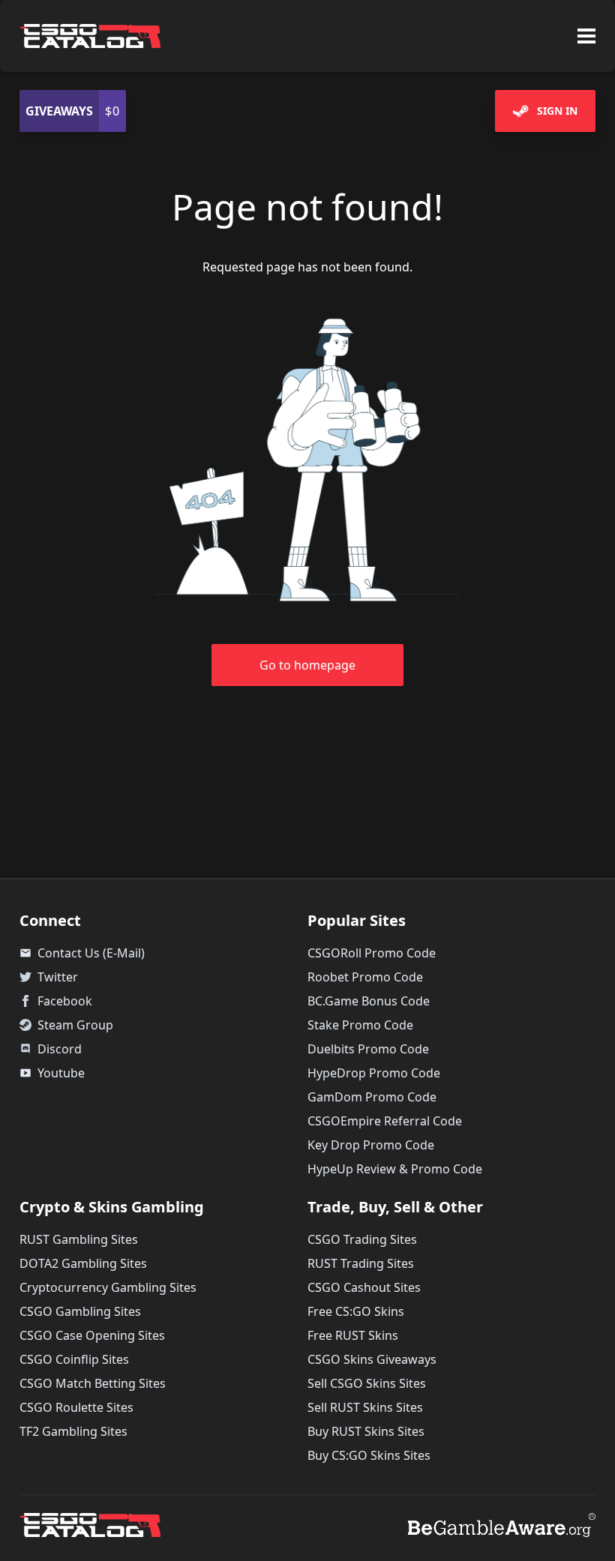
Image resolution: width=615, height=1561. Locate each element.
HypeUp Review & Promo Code (395, 1169)
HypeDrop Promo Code (374, 1073)
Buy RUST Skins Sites (366, 1431)
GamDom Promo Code (372, 1097)
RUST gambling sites (79, 1239)
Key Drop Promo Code (371, 1145)
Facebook (65, 1001)
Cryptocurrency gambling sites (108, 1287)
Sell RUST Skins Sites (365, 1407)
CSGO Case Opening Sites (92, 1335)
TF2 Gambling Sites (74, 1431)
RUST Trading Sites (361, 1263)
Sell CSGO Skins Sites (367, 1383)
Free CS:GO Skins (356, 1311)
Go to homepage (308, 665)
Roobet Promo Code (365, 977)
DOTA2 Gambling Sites (83, 1263)
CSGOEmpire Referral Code (385, 1121)
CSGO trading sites (362, 1239)
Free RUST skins (353, 1335)
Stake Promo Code (360, 1025)
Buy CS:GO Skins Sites (369, 1455)
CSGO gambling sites (80, 1311)
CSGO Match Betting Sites (93, 1383)
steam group (75, 1025)
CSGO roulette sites (77, 1407)
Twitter (58, 977)
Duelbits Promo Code (368, 1049)
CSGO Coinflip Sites (74, 1359)
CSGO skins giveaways (372, 1359)
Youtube (52, 1073)
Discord (60, 1049)
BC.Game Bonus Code (369, 1001)
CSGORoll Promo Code (372, 953)
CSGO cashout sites (364, 1287)
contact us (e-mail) (82, 953)
